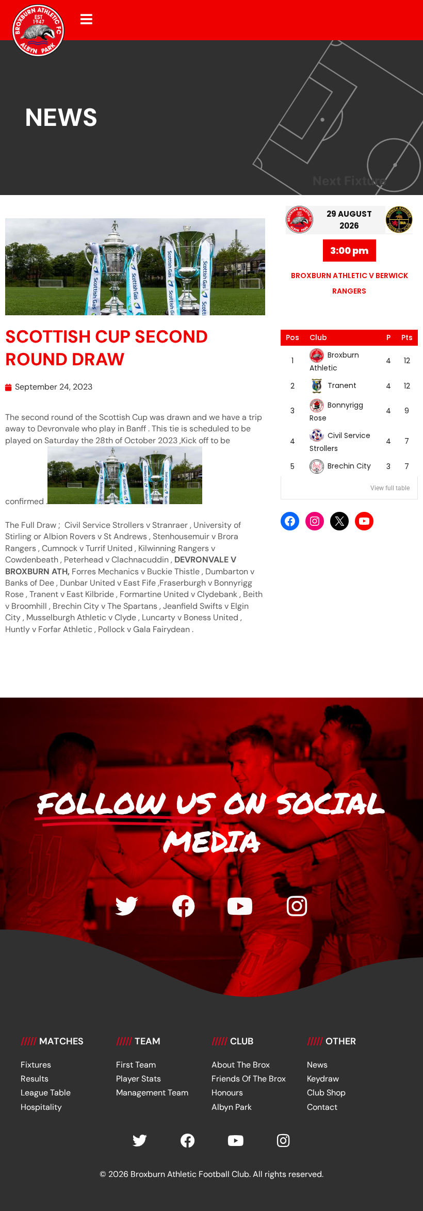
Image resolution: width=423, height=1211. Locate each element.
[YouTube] (364, 521)
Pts (407, 337)
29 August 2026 (349, 219)
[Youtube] (240, 906)
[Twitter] (126, 906)
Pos (292, 337)
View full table (390, 488)
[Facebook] (290, 521)
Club (318, 337)
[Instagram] (314, 521)
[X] (339, 521)
